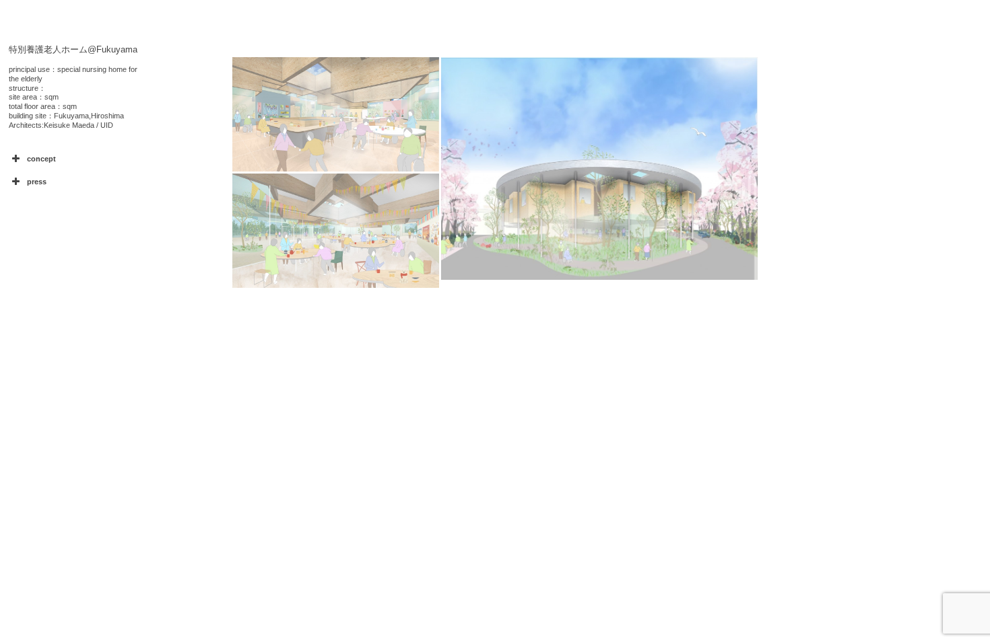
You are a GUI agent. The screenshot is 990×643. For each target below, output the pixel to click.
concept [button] (41, 159)
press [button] (36, 182)
